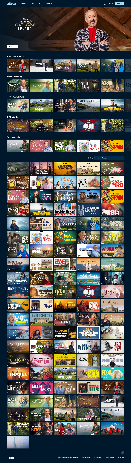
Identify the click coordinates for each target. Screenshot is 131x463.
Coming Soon (49, 3)
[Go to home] (11, 458)
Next (128, 28)
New (33, 3)
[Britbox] (11, 3)
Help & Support (97, 457)
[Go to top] (122, 453)
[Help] (105, 3)
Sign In (111, 3)
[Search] (103, 3)
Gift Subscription (86, 457)
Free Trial (119, 3)
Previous (2, 28)
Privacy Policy (121, 457)
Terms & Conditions (109, 457)
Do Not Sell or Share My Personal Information (68, 457)
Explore (23, 3)
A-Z (40, 3)
